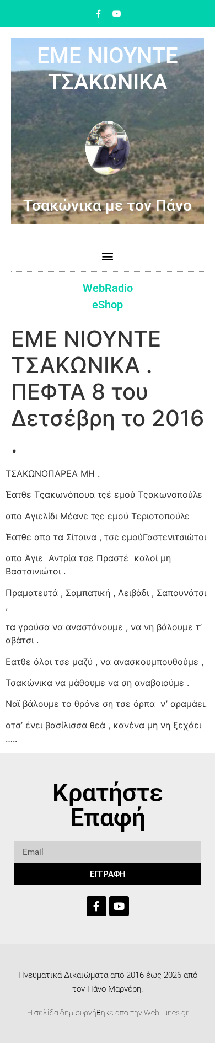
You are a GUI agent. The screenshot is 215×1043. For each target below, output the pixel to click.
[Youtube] (117, 14)
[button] (108, 256)
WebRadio (108, 288)
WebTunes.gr (166, 1012)
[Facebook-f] (98, 14)
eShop (107, 304)
